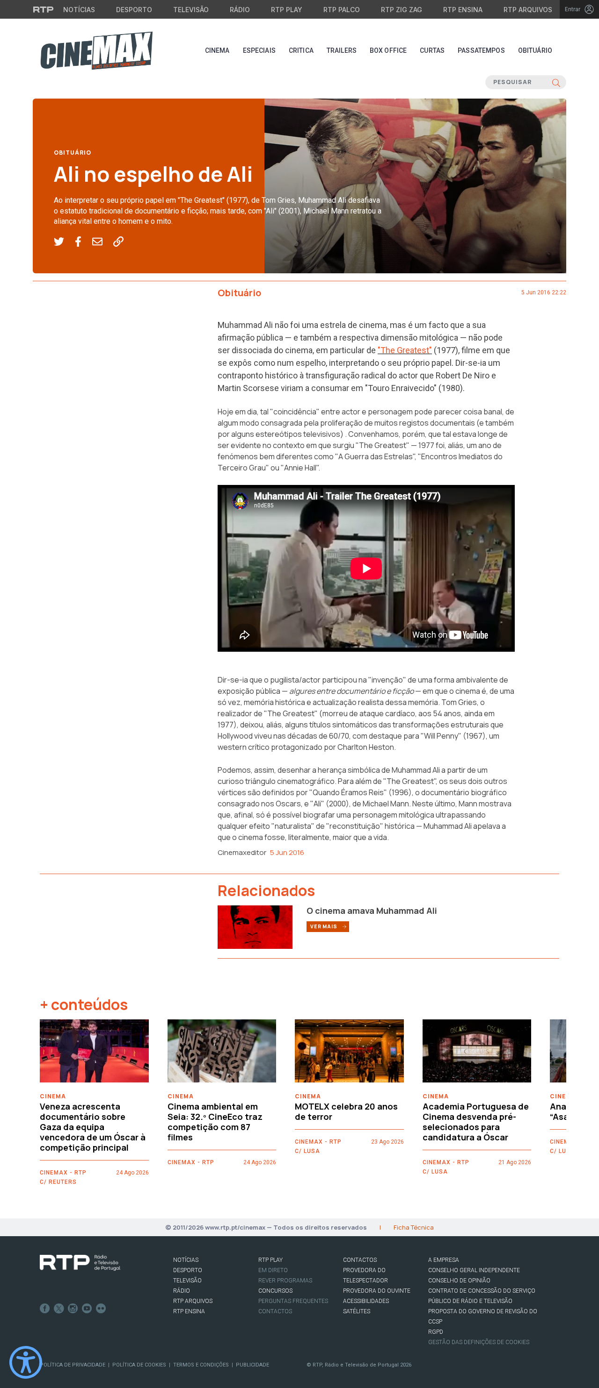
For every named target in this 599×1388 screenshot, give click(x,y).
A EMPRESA (443, 1260)
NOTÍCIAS (185, 1260)
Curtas (432, 50)
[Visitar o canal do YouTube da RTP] (87, 1308)
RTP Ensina (462, 10)
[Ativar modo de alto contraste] (25, 1362)
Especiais (259, 50)
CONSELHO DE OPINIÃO (459, 1280)
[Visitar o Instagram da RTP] (73, 1308)
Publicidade (252, 1365)
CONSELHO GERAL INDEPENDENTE (474, 1270)
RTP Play (286, 10)
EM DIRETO (273, 1270)
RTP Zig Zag (401, 10)
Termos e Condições (201, 1365)
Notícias (79, 10)
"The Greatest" (405, 350)
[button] (64, 242)
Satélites (356, 1311)
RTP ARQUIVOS (192, 1301)
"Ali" (317, 803)
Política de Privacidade (72, 1365)
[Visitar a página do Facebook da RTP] (45, 1308)
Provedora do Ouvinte (376, 1291)
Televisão (191, 10)
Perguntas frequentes (293, 1301)
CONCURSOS (275, 1291)
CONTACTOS (360, 1260)
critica (301, 50)
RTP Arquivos (528, 10)
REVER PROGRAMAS (285, 1280)
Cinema (217, 50)
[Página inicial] (96, 50)
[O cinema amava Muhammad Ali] (255, 926)
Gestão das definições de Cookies (478, 1342)
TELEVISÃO (187, 1280)
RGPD (435, 1332)
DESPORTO (187, 1270)
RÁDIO (181, 1291)
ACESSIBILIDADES (366, 1301)
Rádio (240, 10)
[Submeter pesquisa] (556, 82)
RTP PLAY (270, 1260)
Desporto (134, 10)
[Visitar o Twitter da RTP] (59, 1308)
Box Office (388, 50)
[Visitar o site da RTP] (43, 9)
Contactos (275, 1311)
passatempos (481, 50)
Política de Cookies (139, 1365)
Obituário (535, 50)
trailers (342, 50)
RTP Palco (341, 10)
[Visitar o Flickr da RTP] (101, 1308)
